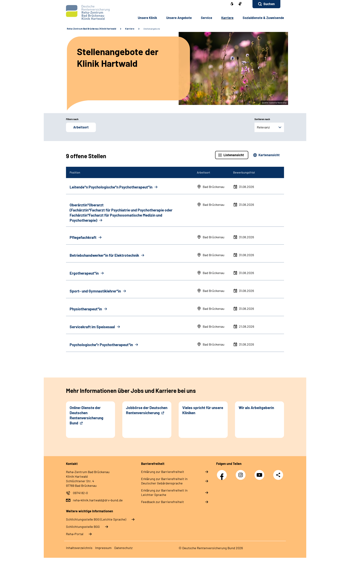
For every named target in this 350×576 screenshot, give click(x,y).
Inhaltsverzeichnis (79, 548)
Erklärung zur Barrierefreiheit (162, 472)
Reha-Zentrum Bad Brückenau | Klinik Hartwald (91, 28)
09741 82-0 (80, 493)
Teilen (278, 474)
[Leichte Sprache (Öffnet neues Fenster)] (232, 4)
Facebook (222, 473)
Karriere (129, 28)
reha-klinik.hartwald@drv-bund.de (98, 500)
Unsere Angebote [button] (179, 18)
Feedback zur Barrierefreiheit (162, 502)
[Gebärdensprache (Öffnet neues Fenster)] (240, 4)
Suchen (269, 4)
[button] (266, 4)
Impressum (103, 548)
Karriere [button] (227, 18)
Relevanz (263, 127)
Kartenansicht (269, 155)
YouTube (260, 473)
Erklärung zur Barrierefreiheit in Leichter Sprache (164, 492)
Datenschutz (123, 548)
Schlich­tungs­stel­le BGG (83, 527)
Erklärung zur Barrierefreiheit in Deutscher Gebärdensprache (164, 481)
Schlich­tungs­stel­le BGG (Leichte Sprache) (96, 519)
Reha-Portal (74, 534)
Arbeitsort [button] (81, 127)
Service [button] (206, 18)
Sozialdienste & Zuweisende (263, 18)
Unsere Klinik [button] (147, 18)
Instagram (241, 473)
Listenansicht (233, 155)
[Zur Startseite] (90, 12)
